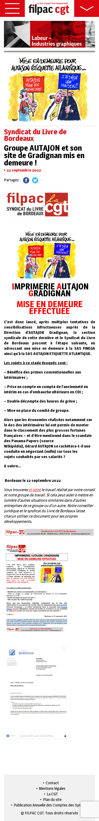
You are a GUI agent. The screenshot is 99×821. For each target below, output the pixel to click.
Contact (52, 782)
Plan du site (52, 799)
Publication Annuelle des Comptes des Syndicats (52, 805)
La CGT (52, 793)
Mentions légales (52, 788)
